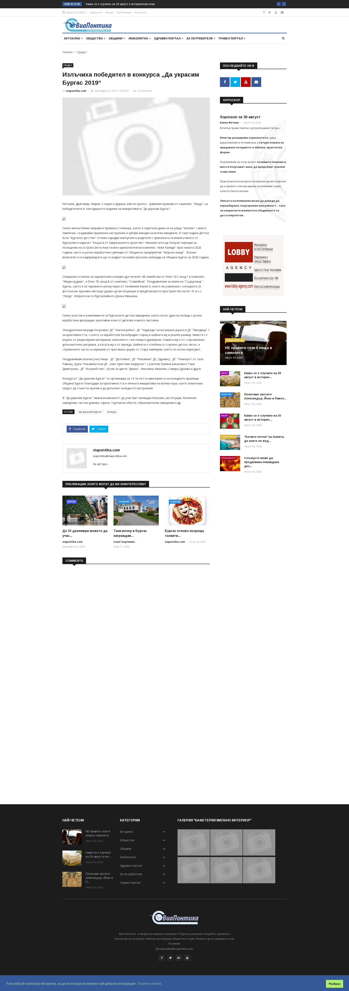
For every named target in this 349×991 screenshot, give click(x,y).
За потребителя (199, 38)
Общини (116, 38)
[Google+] (179, 958)
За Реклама (124, 12)
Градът (82, 52)
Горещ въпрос (228, 458)
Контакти (141, 12)
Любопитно (138, 38)
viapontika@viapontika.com (110, 456)
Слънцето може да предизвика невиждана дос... (261, 462)
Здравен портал (167, 38)
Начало (67, 52)
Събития (124, 501)
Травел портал (231, 38)
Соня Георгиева (124, 542)
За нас (109, 12)
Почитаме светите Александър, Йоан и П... (99, 877)
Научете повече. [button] (150, 983)
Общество (95, 38)
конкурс (112, 412)
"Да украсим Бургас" (90, 412)
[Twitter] (269, 12)
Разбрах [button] (335, 983)
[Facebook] (264, 12)
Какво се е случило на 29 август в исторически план (120, 4)
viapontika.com (76, 91)
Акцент (224, 373)
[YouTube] (187, 958)
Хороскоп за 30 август (240, 117)
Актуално (72, 38)
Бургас (71, 501)
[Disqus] (136, 619)
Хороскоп (96, 12)
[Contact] (282, 12)
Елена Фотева (229, 122)
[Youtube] (276, 12)
